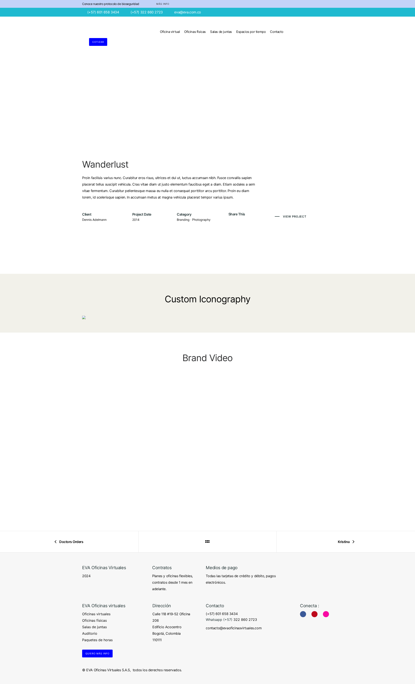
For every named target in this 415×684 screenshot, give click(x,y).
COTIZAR (98, 41)
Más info (162, 3)
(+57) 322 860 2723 (147, 12)
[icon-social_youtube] (315, 614)
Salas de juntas (221, 32)
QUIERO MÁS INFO (97, 653)
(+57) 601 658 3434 (103, 12)
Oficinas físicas (195, 32)
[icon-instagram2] (326, 614)
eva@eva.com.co (187, 12)
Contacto (276, 32)
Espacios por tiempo (251, 32)
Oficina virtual (170, 32)
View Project (294, 216)
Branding (183, 219)
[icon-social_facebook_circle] (304, 614)
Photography (201, 219)
